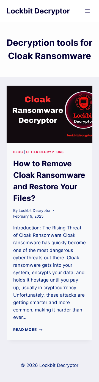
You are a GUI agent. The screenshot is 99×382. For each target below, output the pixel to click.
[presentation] (49, 114)
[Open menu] (87, 11)
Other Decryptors (45, 152)
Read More (28, 329)
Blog (18, 152)
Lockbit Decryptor (35, 210)
